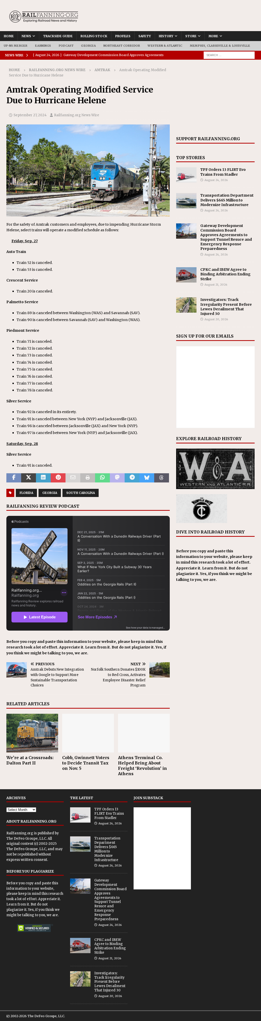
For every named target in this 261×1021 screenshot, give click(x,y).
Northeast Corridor (121, 45)
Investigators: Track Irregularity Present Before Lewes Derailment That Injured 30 (226, 306)
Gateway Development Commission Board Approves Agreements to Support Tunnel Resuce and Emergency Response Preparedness (226, 237)
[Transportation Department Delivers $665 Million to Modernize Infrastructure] (186, 200)
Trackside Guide (58, 36)
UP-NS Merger (15, 45)
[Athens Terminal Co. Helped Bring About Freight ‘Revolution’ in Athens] (144, 733)
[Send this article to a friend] (73, 477)
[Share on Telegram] (132, 477)
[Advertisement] (215, 98)
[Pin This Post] (58, 477)
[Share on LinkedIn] (43, 477)
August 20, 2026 (216, 319)
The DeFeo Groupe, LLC (26, 838)
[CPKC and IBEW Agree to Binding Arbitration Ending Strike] (186, 275)
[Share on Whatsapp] (102, 477)
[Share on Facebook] (13, 477)
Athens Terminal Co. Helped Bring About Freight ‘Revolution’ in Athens (142, 765)
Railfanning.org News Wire (57, 70)
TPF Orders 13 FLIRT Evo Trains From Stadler (223, 171)
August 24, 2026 (216, 180)
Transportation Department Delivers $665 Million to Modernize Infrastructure (227, 200)
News (26, 36)
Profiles (122, 36)
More (213, 36)
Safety (144, 36)
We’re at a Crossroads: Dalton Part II (30, 760)
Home (9, 36)
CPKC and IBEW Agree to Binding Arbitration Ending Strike (225, 274)
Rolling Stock (94, 36)
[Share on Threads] (161, 477)
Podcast (66, 45)
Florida (26, 493)
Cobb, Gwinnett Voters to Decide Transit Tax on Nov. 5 (85, 763)
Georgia (88, 45)
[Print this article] (87, 477)
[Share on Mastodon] (117, 477)
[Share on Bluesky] (146, 477)
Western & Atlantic (165, 45)
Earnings (43, 45)
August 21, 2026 (215, 284)
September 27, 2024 (30, 115)
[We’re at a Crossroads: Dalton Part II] (32, 733)
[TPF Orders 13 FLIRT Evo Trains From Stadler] (186, 175)
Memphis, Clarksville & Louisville (220, 45)
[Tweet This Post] (28, 477)
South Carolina (80, 493)
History (166, 36)
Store (191, 36)
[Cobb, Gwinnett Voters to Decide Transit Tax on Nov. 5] (88, 733)
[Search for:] (229, 55)
